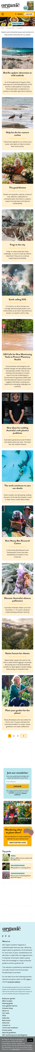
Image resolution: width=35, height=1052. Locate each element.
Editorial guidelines (9, 1033)
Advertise (5, 1023)
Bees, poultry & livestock (17, 865)
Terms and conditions (10, 1028)
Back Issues (6, 1020)
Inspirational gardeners (17, 873)
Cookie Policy (15, 1049)
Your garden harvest (9, 1006)
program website (14, 982)
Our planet (17, 23)
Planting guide (7, 1003)
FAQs (4, 1016)
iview (28, 979)
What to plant (7, 1001)
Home (2, 28)
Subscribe (29, 14)
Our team (5, 1013)
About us (5, 1011)
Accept (30, 1040)
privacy (12, 792)
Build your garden (8, 999)
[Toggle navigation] (2, 14)
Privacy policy (7, 1030)
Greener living (10, 28)
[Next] (23, 736)
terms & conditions (20, 793)
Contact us (6, 1025)
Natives (13, 855)
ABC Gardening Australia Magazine (14, 1035)
